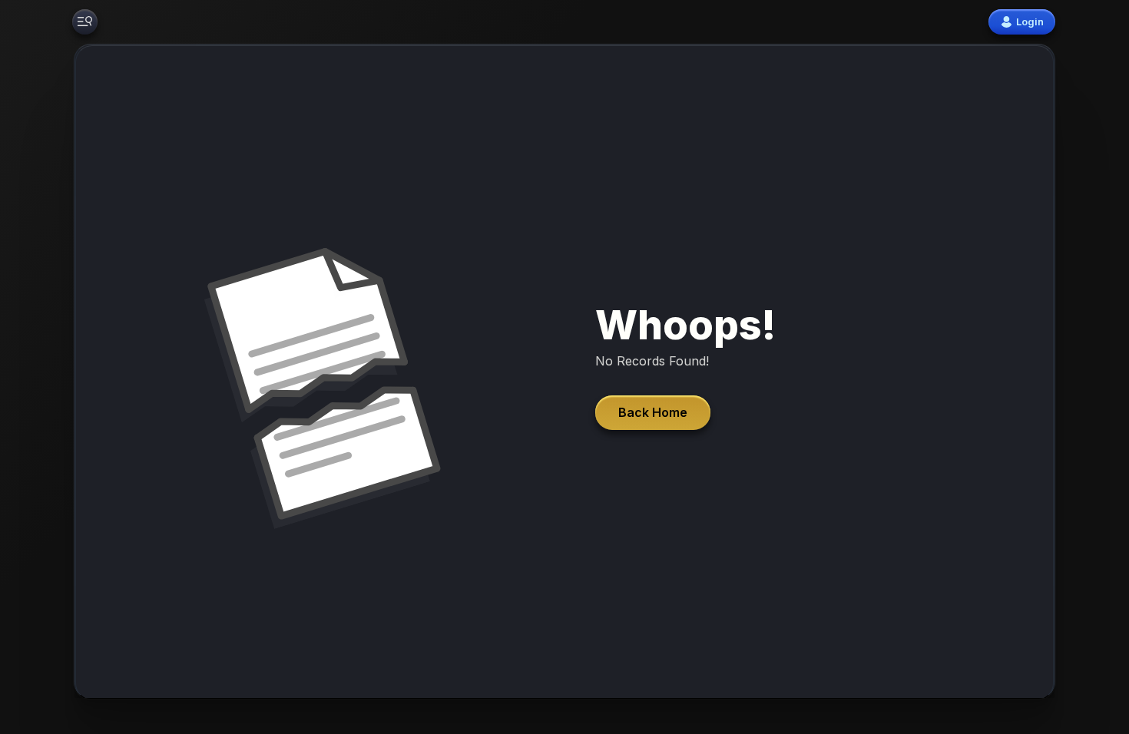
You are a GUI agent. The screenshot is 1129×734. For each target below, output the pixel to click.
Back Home (652, 412)
